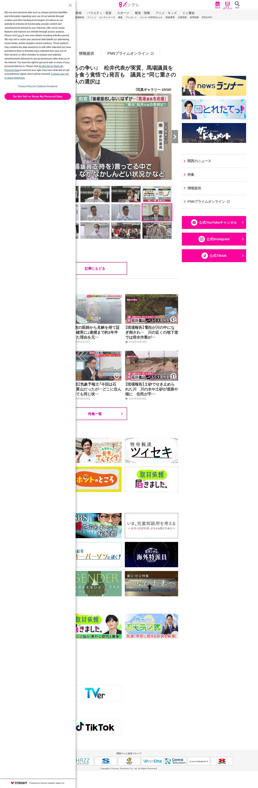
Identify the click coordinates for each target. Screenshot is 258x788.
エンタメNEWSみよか (151, 17)
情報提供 (86, 53)
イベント (91, 17)
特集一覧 (95, 413)
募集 (120, 17)
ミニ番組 (188, 13)
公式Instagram (218, 239)
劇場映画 (79, 17)
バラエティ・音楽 (99, 13)
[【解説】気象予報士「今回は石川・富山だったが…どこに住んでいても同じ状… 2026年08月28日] (95, 353)
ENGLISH (207, 17)
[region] (129, 53)
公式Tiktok (218, 256)
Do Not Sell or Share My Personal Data (37, 96)
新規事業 (170, 17)
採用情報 (194, 17)
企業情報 (182, 17)
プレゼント (131, 17)
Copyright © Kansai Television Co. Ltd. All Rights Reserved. (129, 768)
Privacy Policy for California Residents (37, 86)
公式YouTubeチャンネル (218, 222)
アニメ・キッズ (166, 13)
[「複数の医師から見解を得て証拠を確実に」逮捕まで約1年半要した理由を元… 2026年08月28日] (95, 296)
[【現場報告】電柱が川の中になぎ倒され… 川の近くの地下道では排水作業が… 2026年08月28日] (151, 296)
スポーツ (123, 13)
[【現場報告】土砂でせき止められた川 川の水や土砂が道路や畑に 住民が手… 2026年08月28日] (151, 353)
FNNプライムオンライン (128, 53)
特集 (191, 174)
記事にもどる (95, 268)
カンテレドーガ (107, 17)
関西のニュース (199, 161)
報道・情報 (142, 13)
